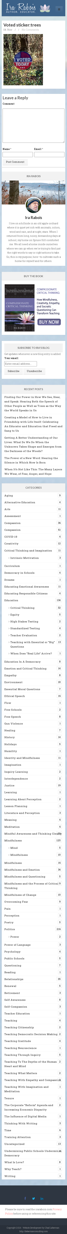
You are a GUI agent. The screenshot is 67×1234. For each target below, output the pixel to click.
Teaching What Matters (20, 1073)
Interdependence (16, 778)
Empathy (10, 675)
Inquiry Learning (16, 771)
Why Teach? (12, 1169)
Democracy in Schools (19, 572)
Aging (8, 495)
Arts (7, 509)
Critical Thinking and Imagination (28, 550)
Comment (8, 103)
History (9, 737)
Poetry (9, 922)
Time (7, 1130)
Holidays (10, 744)
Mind (14, 848)
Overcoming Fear (16, 901)
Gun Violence (13, 723)
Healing (9, 730)
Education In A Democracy (22, 661)
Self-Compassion (15, 1006)
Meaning (10, 819)
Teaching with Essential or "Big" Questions (32, 644)
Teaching (10, 1020)
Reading (10, 972)
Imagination (12, 764)
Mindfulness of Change (20, 895)
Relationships (13, 979)
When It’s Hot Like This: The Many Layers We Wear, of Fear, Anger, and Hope (33, 471)
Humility (10, 751)
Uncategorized (14, 1144)
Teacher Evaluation (23, 635)
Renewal (10, 986)
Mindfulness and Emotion (22, 869)
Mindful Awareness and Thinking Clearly (33, 833)
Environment (13, 682)
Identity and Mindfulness (22, 758)
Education (11, 600)
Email (37, 149)
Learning (10, 792)
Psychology (12, 951)
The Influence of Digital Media (25, 1116)
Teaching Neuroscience (20, 1048)
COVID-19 (10, 536)
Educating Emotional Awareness (26, 586)
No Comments (30, 29)
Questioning (12, 965)
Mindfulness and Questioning (24, 876)
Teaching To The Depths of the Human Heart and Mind (30, 1064)
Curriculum (12, 566)
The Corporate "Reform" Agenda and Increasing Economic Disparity (28, 1107)
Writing (9, 1176)
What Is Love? (14, 1162)
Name (6, 149)
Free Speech (12, 716)
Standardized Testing (25, 628)
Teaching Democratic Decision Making (31, 1034)
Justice (9, 785)
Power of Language (17, 944)
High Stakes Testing (24, 621)
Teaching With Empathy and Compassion (32, 1080)
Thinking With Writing (20, 1123)
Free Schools (13, 709)
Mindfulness (13, 840)
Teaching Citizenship (19, 1027)
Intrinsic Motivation (24, 558)
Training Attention (17, 1137)
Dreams (9, 579)
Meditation (12, 826)
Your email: (11, 358)
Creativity (11, 543)
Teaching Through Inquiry (22, 1055)
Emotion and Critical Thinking (25, 668)
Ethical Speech (14, 696)
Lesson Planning (15, 806)
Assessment (12, 516)
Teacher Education (17, 1013)
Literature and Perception (22, 813)
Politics (9, 929)
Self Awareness (15, 999)
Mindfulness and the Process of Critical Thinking (31, 886)
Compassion (12, 523)
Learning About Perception (23, 799)
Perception (11, 915)
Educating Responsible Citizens (26, 593)
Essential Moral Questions (22, 689)
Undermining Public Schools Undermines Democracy (33, 1153)
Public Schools (14, 958)
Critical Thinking (22, 607)
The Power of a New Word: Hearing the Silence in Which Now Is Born (31, 460)
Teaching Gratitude (17, 1041)
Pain (7, 908)
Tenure (9, 1098)
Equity (14, 614)
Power (14, 936)
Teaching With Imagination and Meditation (26, 1089)
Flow (7, 703)
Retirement (12, 993)
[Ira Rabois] (29, 8)
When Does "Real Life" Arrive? (31, 653)
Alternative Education (19, 502)
